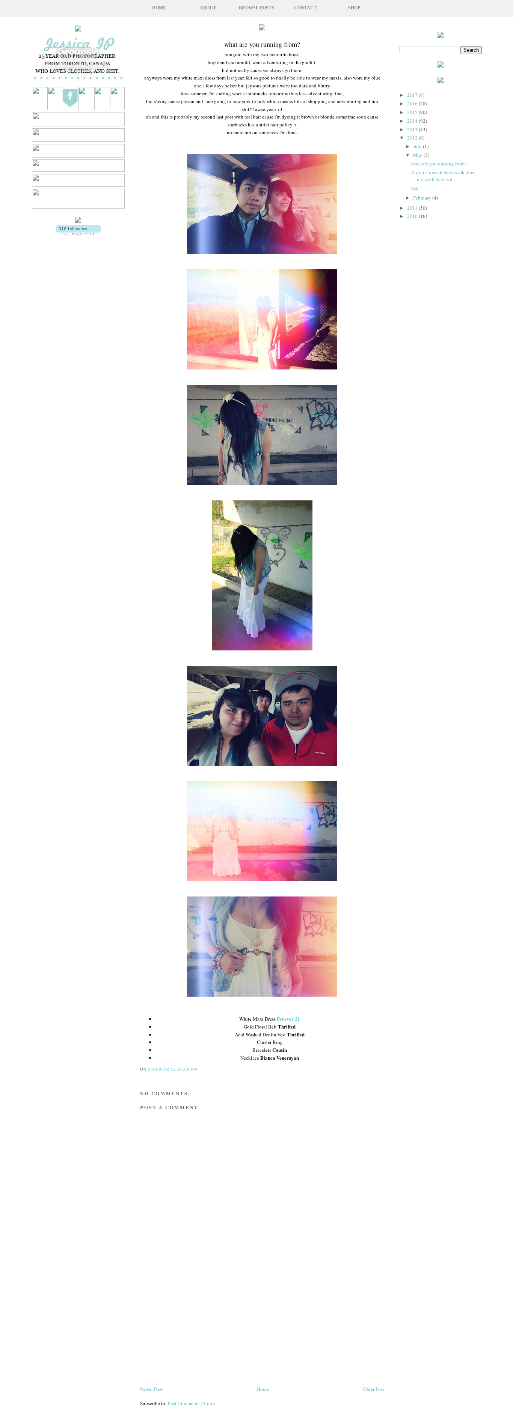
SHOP (354, 8)
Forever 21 (288, 1018)
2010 (413, 216)
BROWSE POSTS (256, 8)
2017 (413, 95)
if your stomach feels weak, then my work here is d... (443, 176)
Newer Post (151, 1389)
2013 (413, 129)
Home (263, 1389)
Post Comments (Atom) (191, 1403)
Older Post (373, 1389)
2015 (413, 112)
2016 (413, 103)
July (418, 146)
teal (415, 188)
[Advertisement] (78, 446)
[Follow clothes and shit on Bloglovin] (78, 233)
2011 (413, 207)
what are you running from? (439, 163)
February (422, 197)
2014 (413, 120)
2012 (413, 137)
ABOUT (208, 8)
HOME (159, 8)
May (418, 155)
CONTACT (305, 8)
